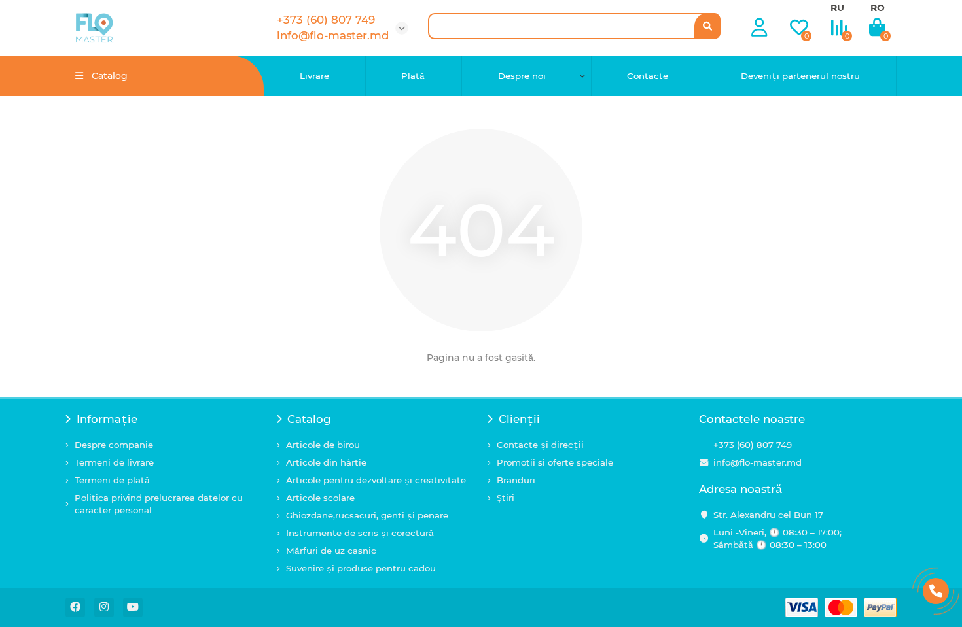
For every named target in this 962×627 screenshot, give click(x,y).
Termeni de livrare (114, 462)
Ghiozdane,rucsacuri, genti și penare (367, 515)
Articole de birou (323, 444)
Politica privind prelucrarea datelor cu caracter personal (159, 503)
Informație (107, 419)
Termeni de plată (112, 480)
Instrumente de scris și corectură (360, 533)
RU (837, 8)
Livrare (314, 76)
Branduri (516, 480)
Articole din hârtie (326, 462)
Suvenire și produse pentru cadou (361, 568)
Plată (413, 76)
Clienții (519, 419)
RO (877, 8)
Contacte (647, 76)
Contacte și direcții (540, 444)
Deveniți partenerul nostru (800, 76)
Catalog (309, 419)
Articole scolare (320, 497)
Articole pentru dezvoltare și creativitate (376, 480)
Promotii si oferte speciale (555, 462)
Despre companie (114, 444)
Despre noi (522, 76)
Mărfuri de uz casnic (331, 550)
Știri (505, 497)
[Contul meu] (759, 27)
